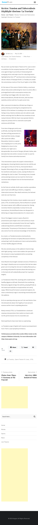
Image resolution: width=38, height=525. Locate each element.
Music (3, 438)
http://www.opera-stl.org (9, 339)
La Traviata (10, 359)
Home (3, 15)
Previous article (7, 372)
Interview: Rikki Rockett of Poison (30, 376)
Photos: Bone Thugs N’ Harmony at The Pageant (8, 377)
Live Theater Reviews (15, 56)
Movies (3, 429)
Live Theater (10, 15)
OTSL (31, 359)
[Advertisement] (14, 397)
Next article (31, 372)
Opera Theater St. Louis (22, 359)
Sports (3, 433)
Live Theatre (5, 442)
